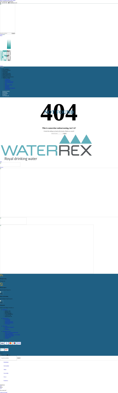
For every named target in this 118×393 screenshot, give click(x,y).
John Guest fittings (8, 84)
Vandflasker (7, 85)
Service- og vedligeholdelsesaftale (11, 332)
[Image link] (10, 344)
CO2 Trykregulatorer (9, 82)
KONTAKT (4, 309)
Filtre (6, 83)
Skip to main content (11, 0)
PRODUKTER (5, 318)
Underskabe (7, 79)
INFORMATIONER (6, 331)
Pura (1, 161)
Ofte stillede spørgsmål (9, 327)
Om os (6, 328)
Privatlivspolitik (8, 336)
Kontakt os (7, 329)
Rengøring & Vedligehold (10, 88)
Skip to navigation (3, 0)
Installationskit (8, 80)
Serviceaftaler (7, 89)
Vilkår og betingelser (9, 333)
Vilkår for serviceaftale (9, 335)
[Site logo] (7, 32)
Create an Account (3, 392)
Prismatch (7, 338)
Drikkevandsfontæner (9, 322)
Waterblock (7, 87)
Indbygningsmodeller (9, 321)
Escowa (1, 167)
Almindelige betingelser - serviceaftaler (12, 334)
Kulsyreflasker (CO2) (9, 81)
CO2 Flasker (7, 324)
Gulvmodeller (7, 320)
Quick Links (4, 326)
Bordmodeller (7, 319)
